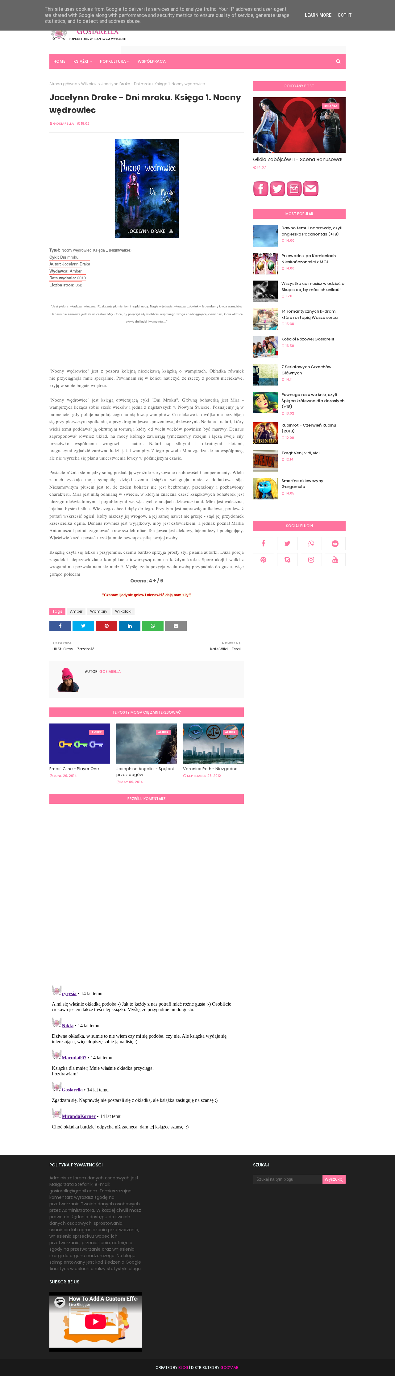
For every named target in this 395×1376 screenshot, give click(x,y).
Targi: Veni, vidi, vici (300, 453)
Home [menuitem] (59, 61)
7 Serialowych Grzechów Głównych (306, 370)
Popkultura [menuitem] (113, 61)
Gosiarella (63, 123)
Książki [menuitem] (80, 61)
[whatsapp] (311, 543)
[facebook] (263, 543)
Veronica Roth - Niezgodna (210, 769)
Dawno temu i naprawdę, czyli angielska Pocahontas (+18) (311, 231)
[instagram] (311, 559)
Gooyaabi (229, 1367)
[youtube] (335, 559)
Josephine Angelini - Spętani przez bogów (145, 772)
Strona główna (63, 83)
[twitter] (287, 543)
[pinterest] (263, 559)
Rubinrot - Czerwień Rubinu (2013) (308, 428)
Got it (345, 15)
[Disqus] (146, 893)
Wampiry (98, 611)
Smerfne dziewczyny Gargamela (302, 484)
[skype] (287, 559)
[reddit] (335, 543)
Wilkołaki (89, 83)
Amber (76, 611)
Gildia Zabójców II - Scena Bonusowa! (298, 159)
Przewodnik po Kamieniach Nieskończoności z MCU (308, 259)
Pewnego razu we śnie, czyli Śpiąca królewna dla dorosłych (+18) (312, 401)
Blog (183, 1367)
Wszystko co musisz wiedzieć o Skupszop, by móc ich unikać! (312, 287)
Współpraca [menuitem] (152, 61)
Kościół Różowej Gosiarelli (307, 339)
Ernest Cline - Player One (74, 769)
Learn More (318, 15)
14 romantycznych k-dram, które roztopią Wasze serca (309, 314)
